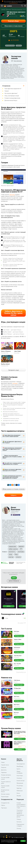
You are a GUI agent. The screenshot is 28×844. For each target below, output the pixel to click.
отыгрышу (15, 383)
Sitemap (19, 828)
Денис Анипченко (18, 60)
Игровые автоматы (6, 775)
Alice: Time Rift (17, 663)
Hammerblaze (17, 647)
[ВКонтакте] (19, 485)
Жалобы (19, 795)
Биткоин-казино (5, 794)
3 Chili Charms (17, 680)
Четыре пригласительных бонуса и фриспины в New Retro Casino (20, 732)
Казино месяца (20, 780)
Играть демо (7, 347)
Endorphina (16, 352)
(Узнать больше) (10, 841)
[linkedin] (11, 515)
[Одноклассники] (12, 485)
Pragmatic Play (4, 352)
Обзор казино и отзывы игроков (13, 26)
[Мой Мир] (10, 485)
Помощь (19, 819)
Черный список (5, 765)
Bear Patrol (16, 704)
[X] (16, 485)
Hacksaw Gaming (17, 698)
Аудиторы (19, 788)
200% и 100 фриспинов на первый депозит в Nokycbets (19, 743)
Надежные (4, 772)
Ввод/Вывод (20, 766)
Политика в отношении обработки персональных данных (20, 813)
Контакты (19, 822)
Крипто (18, 769)
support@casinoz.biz (13, 2)
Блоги (18, 793)
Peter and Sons (17, 706)
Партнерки (4, 808)
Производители (21, 764)
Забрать (13, 495)
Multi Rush (16, 712)
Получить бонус (13, 21)
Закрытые (3, 767)
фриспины (12, 194)
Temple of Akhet (17, 639)
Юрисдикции (20, 783)
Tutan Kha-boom (17, 655)
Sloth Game (16, 631)
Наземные (19, 778)
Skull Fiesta (16, 696)
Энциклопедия (4, 796)
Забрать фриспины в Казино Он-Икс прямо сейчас (13, 313)
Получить (20, 739)
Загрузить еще (13, 370)
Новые (3, 762)
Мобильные (20, 790)
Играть (8, 606)
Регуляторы (20, 785)
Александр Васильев (11, 563)
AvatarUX (15, 681)
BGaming (16, 714)
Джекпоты (3, 770)
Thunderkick (16, 641)
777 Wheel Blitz (17, 688)
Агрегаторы (20, 775)
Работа (3, 805)
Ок (23, 840)
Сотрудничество (5, 803)
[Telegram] (14, 485)
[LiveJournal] (8, 485)
